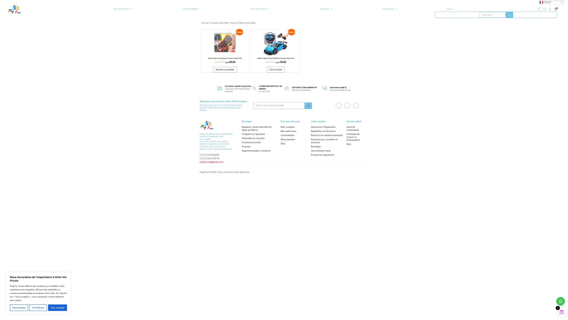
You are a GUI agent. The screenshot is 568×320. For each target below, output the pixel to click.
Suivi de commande (352, 128)
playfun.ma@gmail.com (212, 162)
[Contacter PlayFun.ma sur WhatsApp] (560, 302)
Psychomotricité (251, 142)
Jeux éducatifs (121, 9)
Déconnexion (288, 139)
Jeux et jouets (258, 9)
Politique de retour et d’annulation (353, 137)
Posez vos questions (322, 154)
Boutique (316, 146)
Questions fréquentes (323, 127)
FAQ (283, 143)
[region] (38, 293)
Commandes (288, 135)
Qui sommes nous (321, 150)
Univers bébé (190, 9)
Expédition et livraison (323, 131)
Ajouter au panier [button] (225, 69)
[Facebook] (339, 105)
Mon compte (288, 127)
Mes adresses (288, 131)
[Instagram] (356, 105)
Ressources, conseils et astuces (324, 141)
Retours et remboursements (327, 135)
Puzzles (246, 146)
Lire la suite (275, 69)
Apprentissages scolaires (256, 150)
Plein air (324, 9)
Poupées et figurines (253, 134)
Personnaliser (19, 307)
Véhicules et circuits (253, 138)
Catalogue (388, 9)
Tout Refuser (38, 307)
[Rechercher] (509, 15)
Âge (449, 9)
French (547, 2)
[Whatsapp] (347, 105)
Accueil (205, 23)
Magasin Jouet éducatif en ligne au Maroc (257, 128)
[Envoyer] (308, 106)
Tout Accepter (57, 307)
